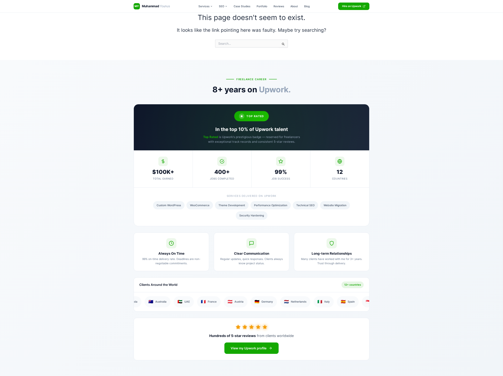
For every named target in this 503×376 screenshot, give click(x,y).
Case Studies (242, 6)
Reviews (279, 6)
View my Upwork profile (248, 348)
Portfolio (262, 6)
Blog (307, 6)
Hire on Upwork (351, 6)
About (294, 6)
